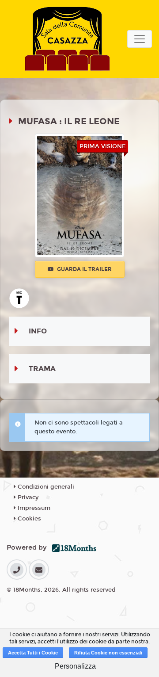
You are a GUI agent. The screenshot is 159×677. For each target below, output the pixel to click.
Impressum (33, 508)
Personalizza (75, 666)
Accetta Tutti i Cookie (33, 652)
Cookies (28, 518)
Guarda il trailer (84, 269)
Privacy (27, 497)
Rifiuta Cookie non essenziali (108, 652)
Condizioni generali (45, 486)
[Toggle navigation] (139, 39)
